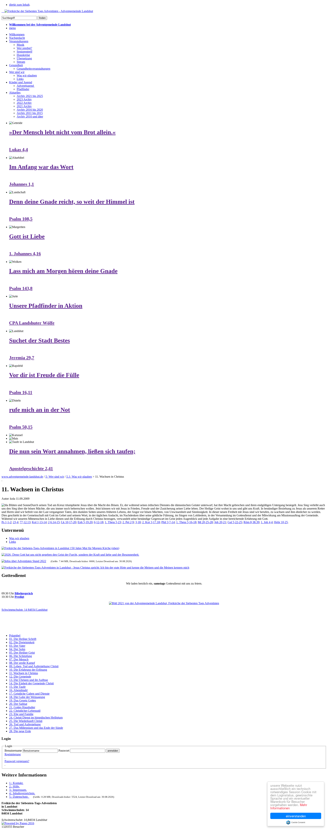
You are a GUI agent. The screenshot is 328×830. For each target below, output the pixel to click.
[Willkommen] (47, 11)
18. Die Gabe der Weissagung (27, 697)
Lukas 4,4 (18, 149)
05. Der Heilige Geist (22, 652)
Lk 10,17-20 (68, 522)
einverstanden (296, 815)
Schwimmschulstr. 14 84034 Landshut (24, 609)
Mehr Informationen (288, 806)
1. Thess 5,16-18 (186, 522)
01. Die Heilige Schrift (22, 639)
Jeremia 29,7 (21, 357)
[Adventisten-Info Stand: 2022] (24, 561)
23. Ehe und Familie (21, 714)
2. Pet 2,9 (128, 522)
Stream (21, 61)
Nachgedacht (17, 37)
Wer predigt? (24, 48)
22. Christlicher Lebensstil (24, 710)
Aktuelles (14, 92)
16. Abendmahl (18, 690)
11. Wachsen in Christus (23, 673)
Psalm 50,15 (20, 426)
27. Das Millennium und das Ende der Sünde (36, 727)
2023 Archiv (24, 99)
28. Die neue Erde (20, 731)
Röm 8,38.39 (251, 522)
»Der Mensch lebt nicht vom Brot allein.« (62, 132)
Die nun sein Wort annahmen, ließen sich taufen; (72, 451)
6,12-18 (98, 522)
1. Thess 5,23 (113, 522)
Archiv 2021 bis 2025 (30, 96)
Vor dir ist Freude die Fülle (44, 375)
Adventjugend (26, 85)
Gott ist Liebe (27, 236)
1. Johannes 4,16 (25, 253)
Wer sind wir (16, 72)
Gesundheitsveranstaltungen (33, 68)
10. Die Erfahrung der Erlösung (28, 669)
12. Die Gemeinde (20, 676)
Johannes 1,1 (21, 184)
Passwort (63, 750)
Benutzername (13, 750)
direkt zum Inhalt (19, 4)
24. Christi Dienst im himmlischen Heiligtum (36, 717)
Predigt (19, 596)
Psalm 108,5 (20, 218)
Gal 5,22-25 (235, 522)
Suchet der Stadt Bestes (39, 340)
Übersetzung (24, 58)
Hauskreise (23, 55)
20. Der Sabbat (18, 703)
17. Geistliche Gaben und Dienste (29, 693)
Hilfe (14, 786)
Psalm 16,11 (20, 392)
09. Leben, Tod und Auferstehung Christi (33, 666)
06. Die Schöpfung (20, 656)
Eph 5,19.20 (85, 522)
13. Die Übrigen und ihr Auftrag (28, 680)
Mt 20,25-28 (205, 522)
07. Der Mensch (18, 659)
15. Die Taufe (17, 686)
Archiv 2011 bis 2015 (30, 113)
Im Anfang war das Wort (41, 166)
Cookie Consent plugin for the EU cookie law (295, 822)
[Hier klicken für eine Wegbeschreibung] (164, 603)
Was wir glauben (27, 75)
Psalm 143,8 (20, 288)
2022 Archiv (24, 102)
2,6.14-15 (54, 522)
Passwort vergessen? (17, 761)
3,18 (138, 522)
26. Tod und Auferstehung (25, 724)
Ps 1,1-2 (6, 522)
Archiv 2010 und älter (30, 116)
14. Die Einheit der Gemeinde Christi (31, 683)
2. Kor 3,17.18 (151, 522)
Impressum (18, 789)
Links (20, 78)
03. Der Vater (17, 645)
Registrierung (13, 754)
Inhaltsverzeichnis (22, 793)
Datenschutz (18, 796)
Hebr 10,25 (281, 522)
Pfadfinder (23, 89)
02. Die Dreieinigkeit (21, 642)
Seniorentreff (24, 51)
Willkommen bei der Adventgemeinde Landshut (40, 24)
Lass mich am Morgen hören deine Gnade (63, 270)
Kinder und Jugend (20, 82)
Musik (20, 44)
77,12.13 (25, 522)
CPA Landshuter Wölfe (31, 322)
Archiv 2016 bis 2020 (30, 109)
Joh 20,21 (220, 522)
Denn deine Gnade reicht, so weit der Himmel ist (72, 201)
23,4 (15, 522)
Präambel (14, 635)
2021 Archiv (24, 106)
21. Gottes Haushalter (22, 707)
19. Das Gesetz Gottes (22, 700)
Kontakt (16, 783)
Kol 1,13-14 (39, 522)
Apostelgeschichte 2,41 (31, 468)
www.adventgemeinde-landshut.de (22, 476)
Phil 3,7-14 (168, 522)
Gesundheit (16, 65)
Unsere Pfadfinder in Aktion (45, 305)
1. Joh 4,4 (267, 522)
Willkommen (16, 34)
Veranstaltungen (18, 41)
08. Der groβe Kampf (22, 662)
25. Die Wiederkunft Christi (25, 721)
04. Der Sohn (17, 649)
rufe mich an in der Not (39, 409)
